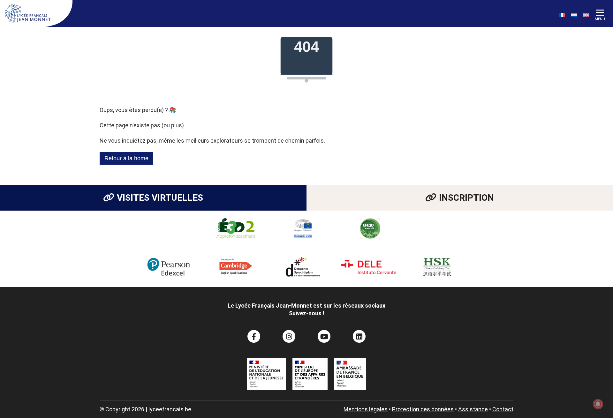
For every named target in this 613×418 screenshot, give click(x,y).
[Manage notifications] (598, 404)
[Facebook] (253, 336)
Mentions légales (366, 409)
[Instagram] (288, 336)
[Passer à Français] (562, 14)
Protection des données (423, 409)
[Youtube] (324, 336)
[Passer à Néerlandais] (574, 14)
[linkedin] (359, 336)
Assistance (473, 409)
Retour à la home (126, 158)
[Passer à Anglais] (586, 14)
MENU (600, 19)
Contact (502, 409)
